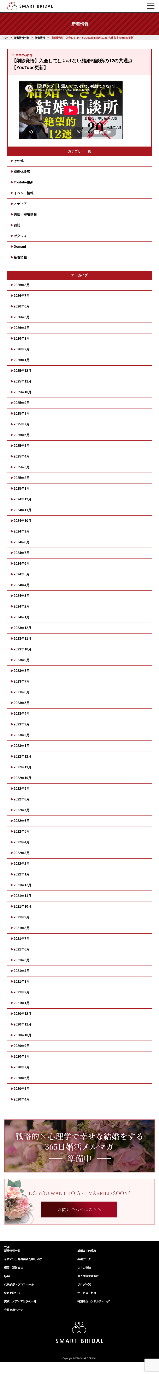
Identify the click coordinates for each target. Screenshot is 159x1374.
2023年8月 (22, 670)
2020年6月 (22, 1078)
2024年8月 (22, 542)
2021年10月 (22, 906)
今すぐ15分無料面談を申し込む (23, 1259)
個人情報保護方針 (88, 1276)
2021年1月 (22, 1003)
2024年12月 (22, 499)
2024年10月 (22, 520)
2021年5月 (22, 960)
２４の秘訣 (84, 1267)
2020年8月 (22, 1056)
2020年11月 (22, 1024)
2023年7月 (22, 681)
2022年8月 (22, 799)
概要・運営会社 (13, 1267)
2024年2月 (22, 606)
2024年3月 (22, 595)
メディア (20, 203)
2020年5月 (22, 1088)
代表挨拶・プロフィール (19, 1284)
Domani (20, 246)
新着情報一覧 (12, 1250)
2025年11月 (22, 381)
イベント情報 (24, 193)
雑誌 (17, 225)
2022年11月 (22, 767)
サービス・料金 (86, 1292)
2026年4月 (22, 328)
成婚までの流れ (86, 1250)
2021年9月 (22, 917)
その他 (19, 161)
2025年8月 (22, 413)
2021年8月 (22, 928)
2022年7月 (22, 810)
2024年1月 (22, 617)
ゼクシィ (20, 236)
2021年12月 (22, 885)
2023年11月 (22, 638)
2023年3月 (22, 724)
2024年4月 (22, 585)
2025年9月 (22, 403)
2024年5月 (22, 574)
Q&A (7, 1276)
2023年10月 (22, 649)
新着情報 (20, 257)
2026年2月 (22, 349)
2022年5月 (22, 831)
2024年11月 (22, 510)
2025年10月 (22, 392)
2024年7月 (22, 553)
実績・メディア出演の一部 (20, 1301)
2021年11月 (22, 896)
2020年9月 (22, 1046)
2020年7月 (22, 1067)
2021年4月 (22, 971)
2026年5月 (22, 317)
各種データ (84, 1259)
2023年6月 (22, 692)
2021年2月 (22, 992)
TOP (7, 1247)
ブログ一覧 (84, 1284)
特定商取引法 (12, 1292)
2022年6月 (22, 821)
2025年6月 (22, 435)
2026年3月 (22, 338)
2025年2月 (22, 478)
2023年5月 (22, 703)
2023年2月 (22, 735)
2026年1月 (22, 360)
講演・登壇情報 (25, 214)
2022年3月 (22, 853)
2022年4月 (22, 842)
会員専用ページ (13, 1309)
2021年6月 (22, 949)
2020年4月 (22, 1099)
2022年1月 (22, 874)
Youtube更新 (24, 182)
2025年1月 (22, 488)
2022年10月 (22, 778)
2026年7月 (22, 295)
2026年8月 (22, 285)
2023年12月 (22, 628)
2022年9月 (22, 788)
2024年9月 (22, 531)
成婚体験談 (22, 171)
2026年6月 (22, 306)
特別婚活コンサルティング (93, 1301)
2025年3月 (22, 467)
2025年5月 (22, 445)
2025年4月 (22, 456)
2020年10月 (22, 1035)
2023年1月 (22, 745)
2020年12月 (22, 1013)
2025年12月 (22, 370)
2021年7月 (22, 938)
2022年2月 (22, 863)
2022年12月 (22, 756)
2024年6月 (22, 563)
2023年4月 (22, 713)
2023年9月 (22, 660)
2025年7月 (22, 424)
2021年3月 (22, 981)
